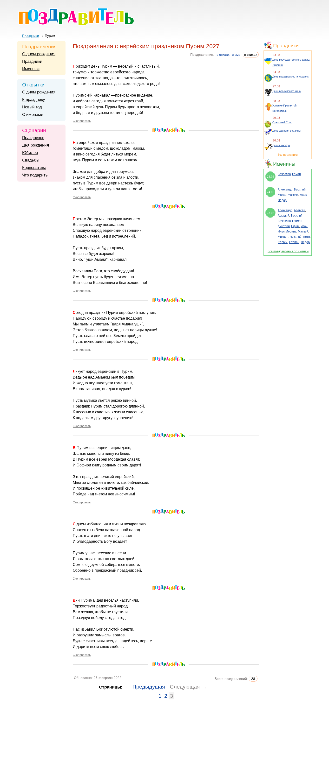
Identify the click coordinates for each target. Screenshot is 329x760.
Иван (304, 226)
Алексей (299, 210)
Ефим (295, 226)
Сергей (283, 242)
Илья (281, 231)
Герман (297, 221)
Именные (30, 69)
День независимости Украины (290, 76)
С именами (32, 114)
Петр (306, 237)
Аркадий (283, 215)
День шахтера (281, 145)
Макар (282, 195)
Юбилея (30, 152)
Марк (303, 195)
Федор (282, 200)
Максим (293, 195)
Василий (300, 189)
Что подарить (35, 175)
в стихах (223, 54)
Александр (285, 189)
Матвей (303, 231)
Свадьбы (30, 160)
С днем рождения (38, 54)
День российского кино (286, 91)
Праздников (33, 137)
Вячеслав (284, 174)
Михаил (283, 237)
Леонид (291, 231)
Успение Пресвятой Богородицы (284, 108)
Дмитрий (284, 226)
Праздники (30, 36)
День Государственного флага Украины (290, 62)
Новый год (32, 107)
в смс (236, 54)
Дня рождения (35, 145)
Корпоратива (34, 167)
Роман (296, 174)
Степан (294, 242)
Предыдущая (148, 687)
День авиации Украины (286, 130)
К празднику (33, 99)
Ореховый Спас (282, 122)
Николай (296, 237)
